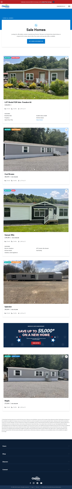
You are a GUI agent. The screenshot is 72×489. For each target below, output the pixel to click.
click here (38, 339)
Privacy (37, 487)
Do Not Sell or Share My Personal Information (51, 487)
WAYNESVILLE (61, 6)
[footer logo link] (36, 478)
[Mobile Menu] (69, 6)
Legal (32, 487)
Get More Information (36, 41)
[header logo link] (5, 6)
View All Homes (8, 18)
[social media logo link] (30, 483)
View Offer (36, 343)
